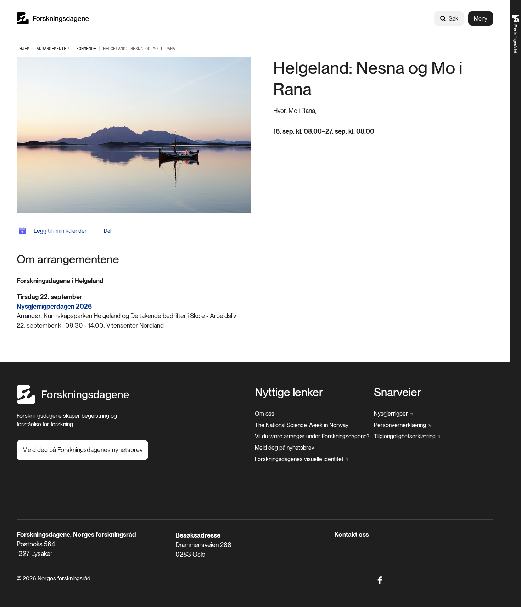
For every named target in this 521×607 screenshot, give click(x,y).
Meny (480, 18)
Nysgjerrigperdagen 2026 (54, 306)
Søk (453, 18)
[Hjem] (53, 18)
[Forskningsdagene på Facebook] (380, 580)
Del (107, 231)
